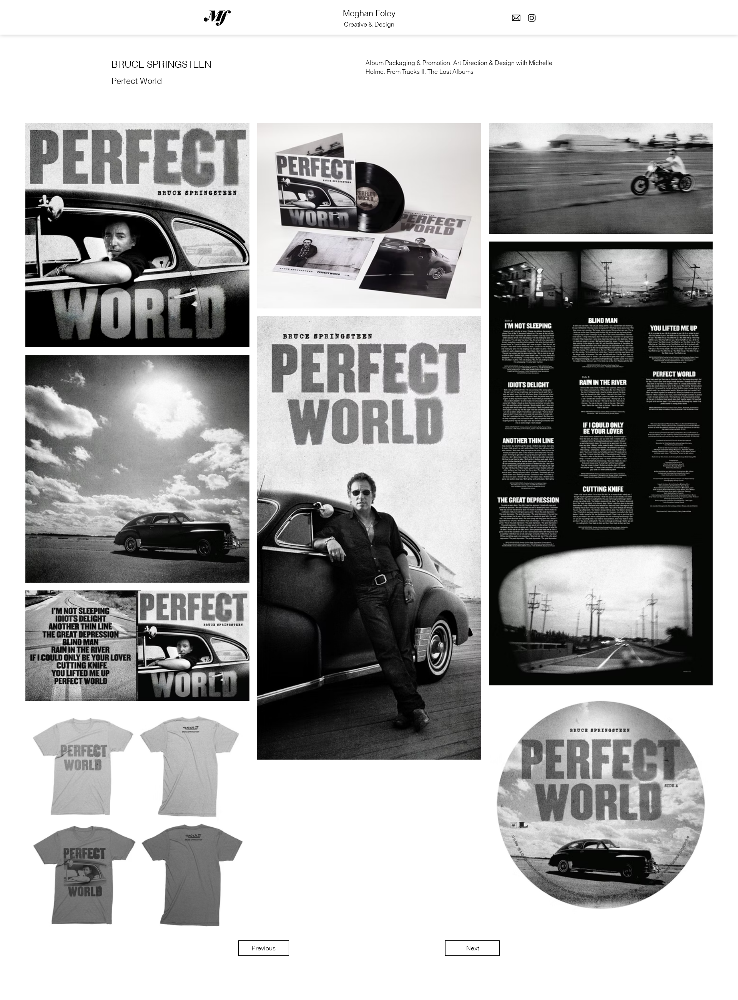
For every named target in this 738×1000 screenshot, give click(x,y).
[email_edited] (516, 18)
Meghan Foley (369, 13)
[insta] (531, 18)
